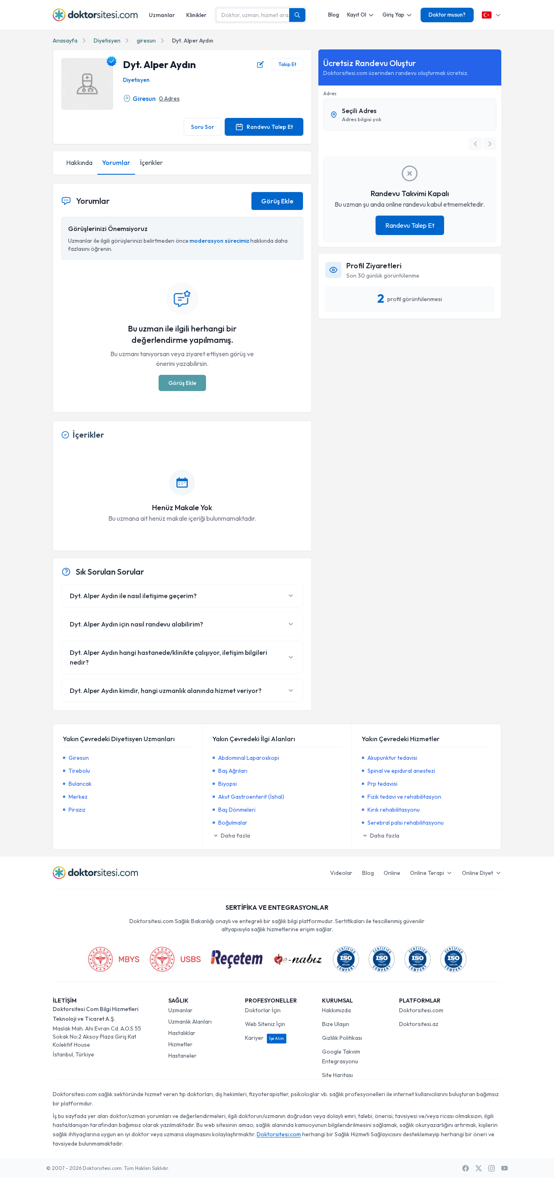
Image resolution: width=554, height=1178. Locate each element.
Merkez (78, 796)
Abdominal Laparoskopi (248, 757)
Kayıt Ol (356, 14)
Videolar (341, 873)
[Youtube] (504, 1168)
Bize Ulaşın (335, 1024)
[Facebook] (465, 1168)
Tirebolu (79, 770)
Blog (333, 14)
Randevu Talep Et (270, 126)
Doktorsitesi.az (418, 1024)
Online (392, 873)
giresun (146, 40)
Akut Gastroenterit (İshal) (251, 796)
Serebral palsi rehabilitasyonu (405, 822)
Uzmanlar (162, 15)
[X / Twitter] (478, 1168)
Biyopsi (227, 783)
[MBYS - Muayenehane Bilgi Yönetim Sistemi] (114, 959)
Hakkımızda (336, 1010)
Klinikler (196, 15)
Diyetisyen (107, 40)
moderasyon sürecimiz (219, 240)
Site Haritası (337, 1075)
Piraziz (77, 809)
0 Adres (169, 98)
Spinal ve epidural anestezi (401, 770)
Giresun (144, 98)
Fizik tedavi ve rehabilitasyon (404, 796)
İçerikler (151, 162)
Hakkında (79, 162)
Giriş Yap (393, 14)
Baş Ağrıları (232, 770)
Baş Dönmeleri (237, 809)
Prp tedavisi (382, 783)
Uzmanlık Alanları (190, 1021)
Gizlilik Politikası (342, 1037)
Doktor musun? (447, 14)
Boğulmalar (232, 822)
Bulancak (80, 783)
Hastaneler (182, 1055)
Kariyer (264, 1037)
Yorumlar (116, 162)
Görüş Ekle (277, 201)
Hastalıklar (181, 1033)
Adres (330, 93)
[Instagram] (491, 1168)
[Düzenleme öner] (260, 64)
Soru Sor (202, 126)
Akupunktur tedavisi (392, 757)
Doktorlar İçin (263, 1010)
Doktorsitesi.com (421, 1010)
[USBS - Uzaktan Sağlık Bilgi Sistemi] (175, 959)
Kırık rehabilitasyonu (393, 809)
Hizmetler (180, 1044)
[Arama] (297, 15)
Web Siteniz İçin (265, 1024)
